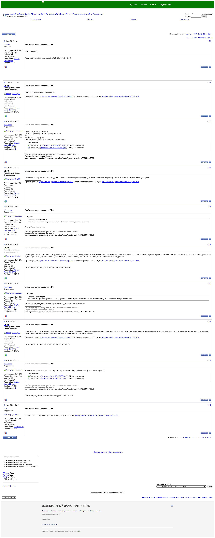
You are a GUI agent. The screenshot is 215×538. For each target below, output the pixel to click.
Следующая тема (115, 452)
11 (199, 34)
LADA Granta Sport (11, 60)
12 (201, 34)
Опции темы (192, 37)
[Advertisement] (107, 27)
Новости (144, 5)
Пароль (188, 16)
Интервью (83, 511)
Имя (187, 14)
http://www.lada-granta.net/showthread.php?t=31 (56, 96)
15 (209, 34)
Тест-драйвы (64, 511)
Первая (187, 34)
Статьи (74, 511)
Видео (98, 511)
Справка (133, 19)
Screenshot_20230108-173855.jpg (53, 376)
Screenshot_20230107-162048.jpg (53, 148)
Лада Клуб (133, 5)
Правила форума (9, 486)
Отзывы (54, 511)
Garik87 (7, 44)
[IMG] (5, 477)
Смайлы (6, 475)
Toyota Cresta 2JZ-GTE (11, 109)
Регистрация (36, 19)
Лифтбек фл (19, 427)
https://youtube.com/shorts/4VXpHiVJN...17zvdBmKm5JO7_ (96, 415)
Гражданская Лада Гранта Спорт (58, 14)
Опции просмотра (205, 37)
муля (6, 408)
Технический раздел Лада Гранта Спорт (88, 14)
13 (204, 34)
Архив (204, 497)
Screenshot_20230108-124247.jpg (53, 145)
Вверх (211, 497)
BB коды (6, 473)
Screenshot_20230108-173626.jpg (53, 378)
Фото (92, 511)
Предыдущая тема (100, 452)
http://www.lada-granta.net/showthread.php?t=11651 (120, 96)
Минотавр (8, 125)
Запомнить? (208, 14)
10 (196, 34)
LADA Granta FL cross (11, 144)
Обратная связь (148, 497)
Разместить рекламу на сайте (50, 524)
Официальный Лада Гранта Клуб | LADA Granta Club (23, 14)
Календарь (185, 19)
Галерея (90, 19)
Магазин (153, 5)
